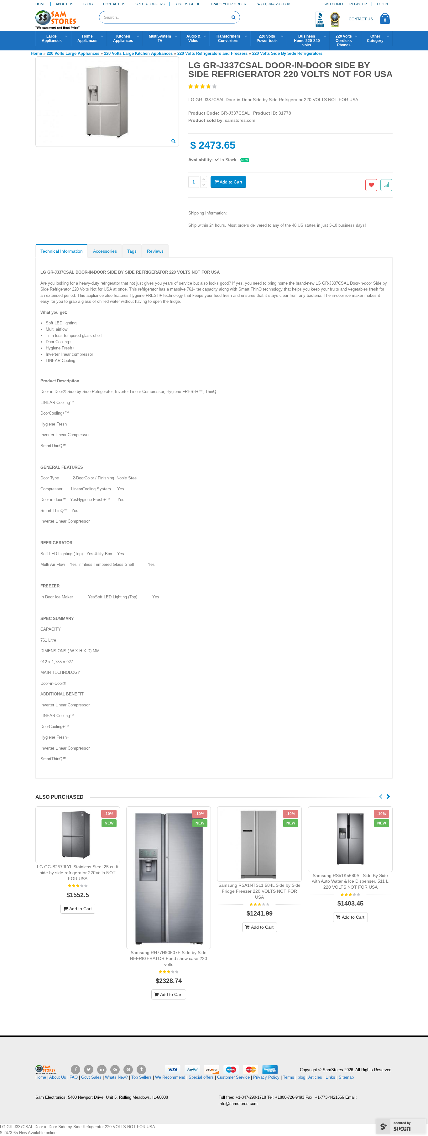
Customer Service (233, 1077)
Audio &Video (193, 38)
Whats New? (116, 1077)
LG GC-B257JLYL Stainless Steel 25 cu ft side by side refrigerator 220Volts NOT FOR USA (77, 872)
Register (358, 4)
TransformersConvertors (228, 38)
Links (330, 1077)
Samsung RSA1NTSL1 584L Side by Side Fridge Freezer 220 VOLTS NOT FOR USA (259, 891)
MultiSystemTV (160, 38)
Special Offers (149, 4)
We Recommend (170, 1077)
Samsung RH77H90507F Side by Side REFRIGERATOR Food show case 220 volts (168, 958)
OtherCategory (375, 38)
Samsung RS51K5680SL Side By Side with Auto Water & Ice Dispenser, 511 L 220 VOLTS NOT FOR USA (350, 881)
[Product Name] (78, 835)
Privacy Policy (266, 1077)
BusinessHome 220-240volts (307, 40)
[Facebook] (75, 1069)
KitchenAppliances (123, 38)
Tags (132, 251)
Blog (88, 4)
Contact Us (114, 4)
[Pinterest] (128, 1069)
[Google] (115, 1069)
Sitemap (346, 1077)
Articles (315, 1077)
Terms (289, 1077)
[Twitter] (88, 1069)
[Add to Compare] (386, 185)
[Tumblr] (141, 1069)
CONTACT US (361, 19)
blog (301, 1077)
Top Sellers (141, 1077)
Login (382, 4)
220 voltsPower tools (267, 38)
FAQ (74, 1077)
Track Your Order (228, 4)
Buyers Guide (187, 4)
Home (40, 4)
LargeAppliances (52, 38)
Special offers (201, 1077)
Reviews (155, 251)
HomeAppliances (87, 38)
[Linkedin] (102, 1069)
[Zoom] (173, 141)
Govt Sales (91, 1077)
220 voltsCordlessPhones (344, 40)
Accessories (105, 251)
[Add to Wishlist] (371, 185)
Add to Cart (230, 181)
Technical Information (61, 251)
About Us (64, 4)
